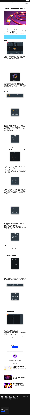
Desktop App (10, 398)
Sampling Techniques (14, 400)
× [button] (8, 407)
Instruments (2, 400)
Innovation (18, 402)
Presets (1, 402)
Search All (2, 397)
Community (18, 400)
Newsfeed (14, 401)
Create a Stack (2, 398)
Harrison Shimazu (15, 358)
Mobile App (10, 399)
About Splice (18, 397)
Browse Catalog (2, 399)
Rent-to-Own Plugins (6, 400)
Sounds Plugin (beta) (10, 397)
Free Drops (14, 402)
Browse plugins (15, 347)
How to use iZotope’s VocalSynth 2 (15, 8)
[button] (5, 413)
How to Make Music (14, 398)
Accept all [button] (3, 411)
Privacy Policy (5, 410)
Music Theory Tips (14, 399)
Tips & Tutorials (15, 6)
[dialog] (5, 410)
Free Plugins (6, 401)
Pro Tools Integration (10, 402)
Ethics (17, 401)
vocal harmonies (23, 245)
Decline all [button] (7, 411)
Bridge (9, 400)
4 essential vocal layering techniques (18, 383)
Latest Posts (14, 397)
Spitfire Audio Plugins (6, 402)
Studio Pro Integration (10, 401)
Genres (1, 401)
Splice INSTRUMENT (6, 397)
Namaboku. (20, 360)
